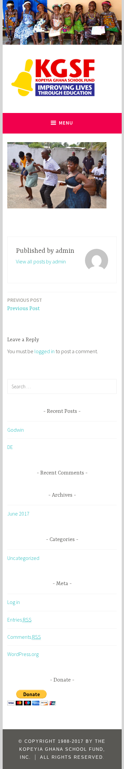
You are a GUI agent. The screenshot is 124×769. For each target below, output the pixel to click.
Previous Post (24, 304)
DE (10, 447)
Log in (13, 602)
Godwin (15, 429)
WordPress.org (23, 654)
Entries (19, 619)
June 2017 (18, 513)
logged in (44, 351)
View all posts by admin (41, 261)
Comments (24, 636)
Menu (66, 123)
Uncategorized (23, 558)
